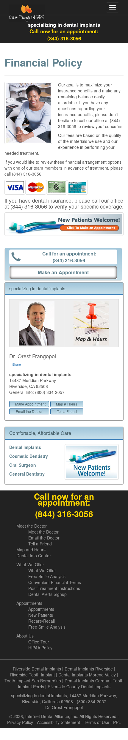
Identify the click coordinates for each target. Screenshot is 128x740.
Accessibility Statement (58, 722)
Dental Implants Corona (87, 681)
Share (16, 364)
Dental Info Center (33, 555)
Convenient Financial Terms (54, 582)
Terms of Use (96, 722)
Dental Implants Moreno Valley (87, 675)
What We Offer (30, 564)
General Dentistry (27, 474)
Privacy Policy (20, 722)
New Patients (40, 615)
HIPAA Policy (40, 648)
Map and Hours (31, 550)
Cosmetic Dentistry (28, 456)
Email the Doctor (29, 411)
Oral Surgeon (22, 465)
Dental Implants (25, 447)
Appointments (29, 603)
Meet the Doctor (31, 526)
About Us (25, 636)
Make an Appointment (63, 272)
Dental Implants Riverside (89, 669)
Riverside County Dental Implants (79, 686)
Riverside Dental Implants (37, 669)
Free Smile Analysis (46, 576)
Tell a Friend (67, 411)
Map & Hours (66, 403)
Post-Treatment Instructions (54, 588)
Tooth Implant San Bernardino (32, 681)
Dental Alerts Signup (47, 594)
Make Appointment (30, 403)
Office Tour (38, 642)
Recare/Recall (41, 621)
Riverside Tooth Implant (32, 675)
